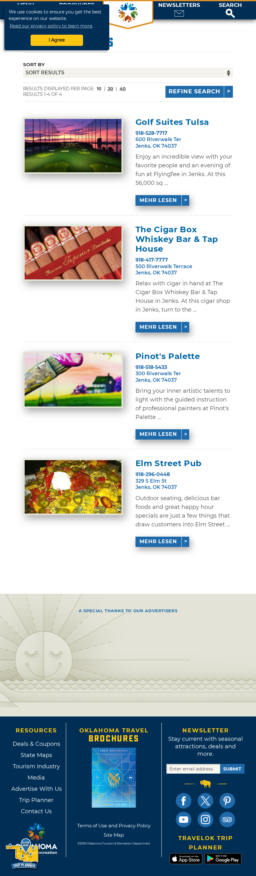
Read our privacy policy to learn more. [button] (51, 26)
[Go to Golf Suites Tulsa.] (73, 145)
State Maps (36, 755)
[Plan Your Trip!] (23, 854)
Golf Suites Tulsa (172, 122)
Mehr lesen (158, 200)
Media (36, 777)
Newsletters (179, 5)
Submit (232, 769)
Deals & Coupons (36, 744)
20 (110, 88)
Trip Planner (36, 800)
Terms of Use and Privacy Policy (113, 826)
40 (123, 88)
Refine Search (194, 91)
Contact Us (36, 811)
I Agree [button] (57, 40)
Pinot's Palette (167, 356)
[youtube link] (183, 819)
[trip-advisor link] (227, 819)
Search (230, 5)
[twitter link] (205, 801)
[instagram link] (205, 819)
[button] (230, 10)
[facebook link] (183, 801)
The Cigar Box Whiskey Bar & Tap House (176, 239)
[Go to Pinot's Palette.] (73, 380)
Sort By (34, 64)
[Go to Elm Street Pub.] (73, 487)
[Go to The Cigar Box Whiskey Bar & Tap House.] (73, 253)
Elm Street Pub (168, 463)
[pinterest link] (227, 801)
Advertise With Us (36, 788)
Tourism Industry (36, 766)
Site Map (114, 835)
